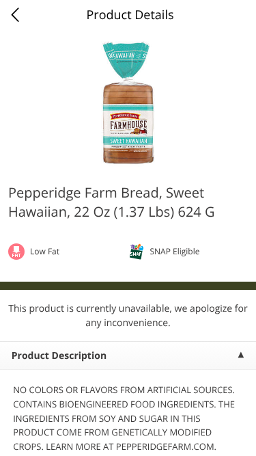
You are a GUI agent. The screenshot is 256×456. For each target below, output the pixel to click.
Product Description (59, 355)
